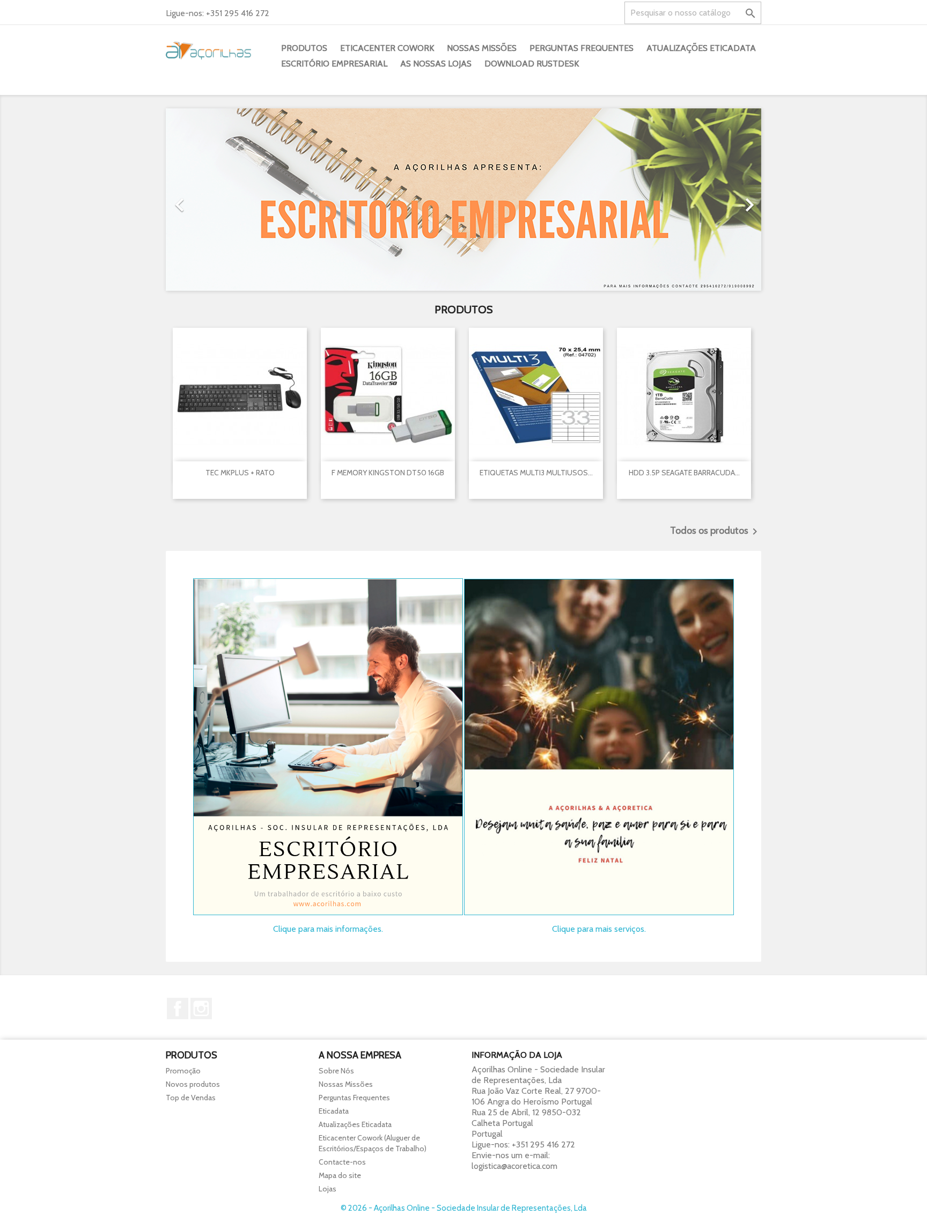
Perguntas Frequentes (581, 48)
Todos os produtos (715, 531)
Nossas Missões (482, 48)
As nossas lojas (436, 63)
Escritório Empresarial (334, 63)
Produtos (304, 48)
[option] (463, 199)
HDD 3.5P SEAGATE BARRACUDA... (684, 472)
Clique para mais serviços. (599, 929)
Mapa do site (340, 1175)
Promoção (183, 1071)
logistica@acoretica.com (514, 1166)
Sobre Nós (336, 1071)
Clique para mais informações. (328, 929)
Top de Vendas (191, 1097)
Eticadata (334, 1111)
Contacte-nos (342, 1162)
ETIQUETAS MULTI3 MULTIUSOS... (536, 472)
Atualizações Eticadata (701, 48)
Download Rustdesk (531, 63)
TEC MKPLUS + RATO (240, 472)
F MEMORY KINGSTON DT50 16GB (388, 472)
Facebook (177, 1008)
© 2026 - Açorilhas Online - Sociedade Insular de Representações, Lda (464, 1208)
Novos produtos (193, 1084)
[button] (210, 199)
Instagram (201, 1008)
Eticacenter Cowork (387, 48)
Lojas (327, 1189)
